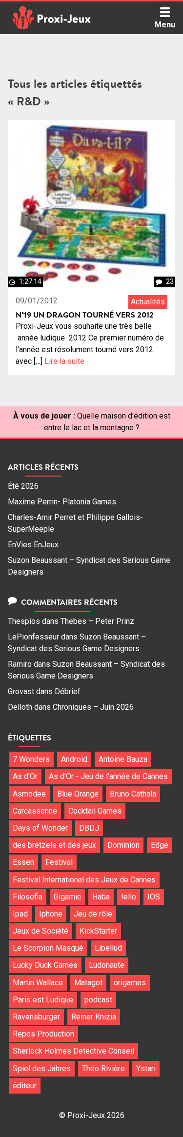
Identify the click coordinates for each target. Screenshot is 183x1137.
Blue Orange (78, 793)
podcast (98, 999)
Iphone (50, 913)
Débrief (68, 691)
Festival (59, 862)
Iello (128, 896)
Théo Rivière (103, 1068)
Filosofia (27, 896)
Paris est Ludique (43, 999)
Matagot (88, 982)
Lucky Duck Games (45, 965)
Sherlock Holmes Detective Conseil (73, 1051)
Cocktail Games (95, 811)
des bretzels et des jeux (54, 845)
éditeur (25, 1085)
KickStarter (98, 931)
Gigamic (67, 896)
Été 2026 (23, 486)
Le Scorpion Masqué (48, 948)
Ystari (146, 1068)
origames (130, 982)
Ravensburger (36, 1016)
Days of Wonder (40, 828)
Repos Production (43, 1033)
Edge (159, 845)
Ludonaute (106, 965)
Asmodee (29, 793)
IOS (153, 896)
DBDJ (89, 828)
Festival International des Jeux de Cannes (84, 879)
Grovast (21, 691)
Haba (101, 896)
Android (74, 759)
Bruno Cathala (133, 793)
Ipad (20, 913)
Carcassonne (35, 811)
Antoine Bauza (123, 759)
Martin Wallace (38, 982)
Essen (23, 862)
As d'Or (25, 776)
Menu (165, 24)
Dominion (123, 845)
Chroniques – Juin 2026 (93, 707)
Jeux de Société (40, 931)
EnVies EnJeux (33, 544)
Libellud (108, 948)
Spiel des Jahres (42, 1068)
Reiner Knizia (93, 1016)
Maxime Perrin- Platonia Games (62, 501)
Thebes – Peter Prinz (97, 621)
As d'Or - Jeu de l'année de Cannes (108, 776)
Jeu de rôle (93, 913)
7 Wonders (31, 759)
